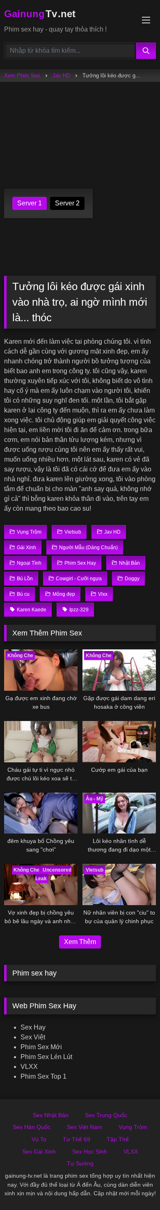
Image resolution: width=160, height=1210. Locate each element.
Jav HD (61, 75)
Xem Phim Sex (22, 75)
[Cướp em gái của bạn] (119, 741)
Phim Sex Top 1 (43, 1076)
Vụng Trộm (133, 1127)
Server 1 (29, 203)
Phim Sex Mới (41, 1046)
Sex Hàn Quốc (31, 1127)
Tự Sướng (80, 1163)
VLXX (29, 1066)
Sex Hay (33, 1027)
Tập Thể (118, 1139)
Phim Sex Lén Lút (46, 1056)
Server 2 (67, 203)
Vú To (39, 1139)
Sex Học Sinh (89, 1151)
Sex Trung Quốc (106, 1115)
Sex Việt (33, 1037)
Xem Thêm (80, 941)
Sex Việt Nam (84, 1127)
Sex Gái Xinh (39, 1151)
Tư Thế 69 (76, 1139)
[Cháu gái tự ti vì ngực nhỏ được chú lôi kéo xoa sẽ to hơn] (41, 741)
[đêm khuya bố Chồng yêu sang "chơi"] (41, 813)
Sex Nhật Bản (51, 1115)
